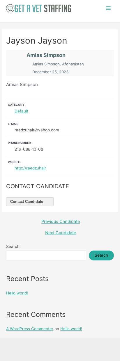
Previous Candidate (60, 221)
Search (13, 246)
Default (21, 111)
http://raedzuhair (30, 168)
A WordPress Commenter (29, 328)
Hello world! (17, 293)
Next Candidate (60, 233)
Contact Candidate (27, 201)
